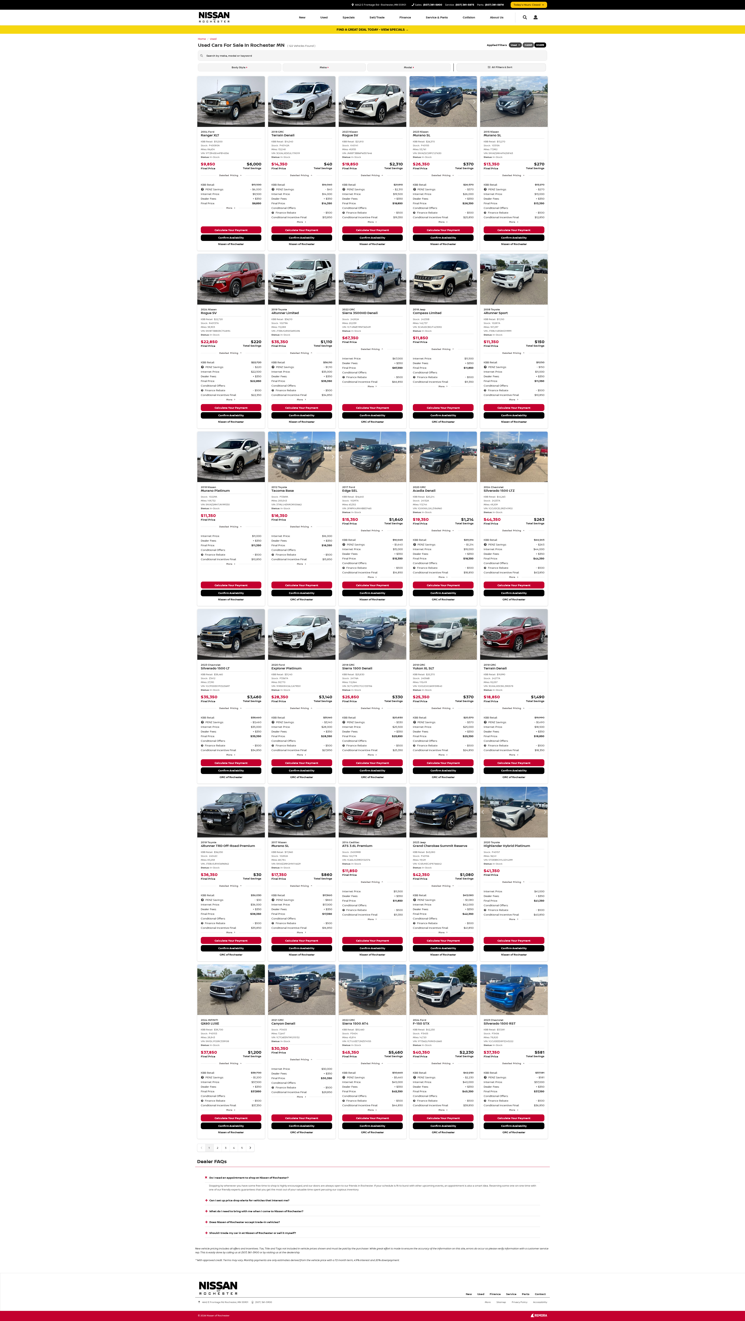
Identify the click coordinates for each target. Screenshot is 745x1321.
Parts (525, 1294)
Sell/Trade (377, 17)
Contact (540, 1294)
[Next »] (250, 1148)
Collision (469, 17)
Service (511, 1294)
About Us (496, 17)
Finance (405, 17)
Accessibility (540, 1302)
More (229, 207)
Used (324, 17)
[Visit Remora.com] (539, 1316)
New (302, 17)
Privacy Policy (519, 1302)
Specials (349, 17)
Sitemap (501, 1302)
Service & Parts (437, 17)
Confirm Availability (231, 237)
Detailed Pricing (228, 175)
